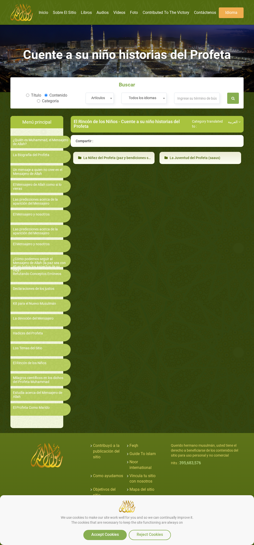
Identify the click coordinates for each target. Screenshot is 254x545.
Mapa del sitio (141, 489)
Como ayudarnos (108, 475)
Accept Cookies (105, 534)
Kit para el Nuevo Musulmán (34, 303)
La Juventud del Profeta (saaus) (194, 158)
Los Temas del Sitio (27, 348)
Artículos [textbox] (98, 98)
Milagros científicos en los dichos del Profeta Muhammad (38, 379)
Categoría (50, 101)
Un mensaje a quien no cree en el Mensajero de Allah (37, 171)
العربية (233, 122)
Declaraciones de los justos (33, 289)
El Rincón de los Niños (29, 363)
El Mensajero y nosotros (31, 214)
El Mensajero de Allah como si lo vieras (37, 186)
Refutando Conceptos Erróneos (37, 274)
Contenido (58, 95)
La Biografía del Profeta (31, 155)
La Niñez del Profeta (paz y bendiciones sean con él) (124, 158)
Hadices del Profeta (28, 333)
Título (36, 95)
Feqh (133, 445)
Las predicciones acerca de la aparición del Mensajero (35, 201)
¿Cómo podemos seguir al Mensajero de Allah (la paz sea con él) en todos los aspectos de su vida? (39, 264)
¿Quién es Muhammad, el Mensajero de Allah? (40, 142)
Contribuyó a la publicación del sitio (106, 451)
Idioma (231, 12)
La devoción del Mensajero (33, 318)
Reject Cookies (150, 534)
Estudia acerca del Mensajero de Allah (37, 394)
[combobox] (100, 98)
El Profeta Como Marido (31, 407)
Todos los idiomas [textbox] (142, 98)
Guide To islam (142, 453)
